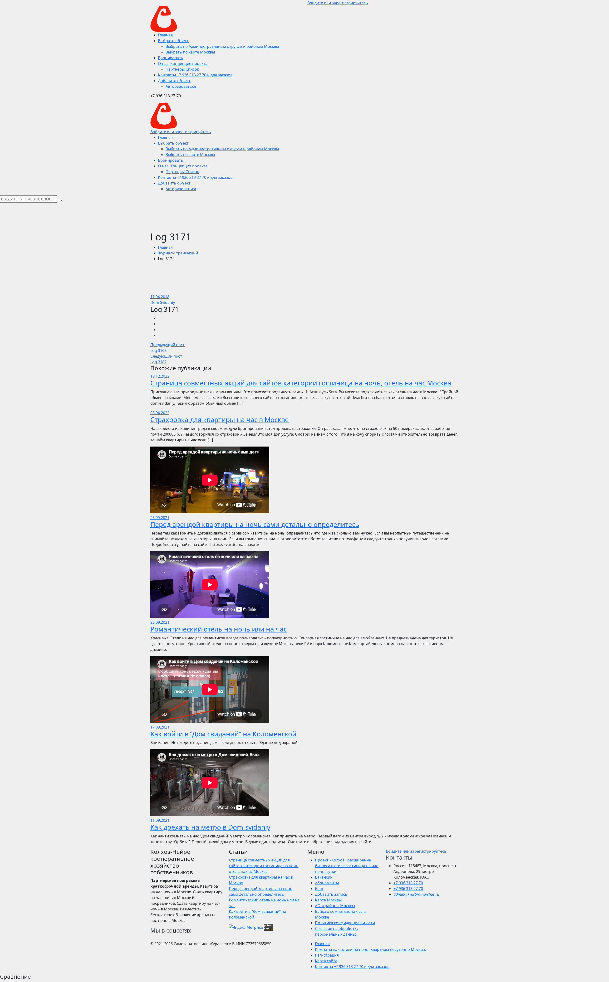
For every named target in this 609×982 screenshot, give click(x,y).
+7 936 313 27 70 (408, 882)
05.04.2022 (159, 412)
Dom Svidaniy (162, 302)
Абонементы (327, 882)
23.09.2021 (159, 517)
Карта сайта (326, 960)
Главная (165, 247)
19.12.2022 (159, 376)
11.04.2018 (159, 296)
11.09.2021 (159, 820)
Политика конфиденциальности (345, 922)
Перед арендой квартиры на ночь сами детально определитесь (254, 524)
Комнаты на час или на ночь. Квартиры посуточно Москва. (370, 949)
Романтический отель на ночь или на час (218, 628)
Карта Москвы (328, 900)
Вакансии (324, 877)
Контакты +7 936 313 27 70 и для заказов (352, 966)
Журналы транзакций (178, 253)
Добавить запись (331, 894)
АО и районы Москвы (335, 905)
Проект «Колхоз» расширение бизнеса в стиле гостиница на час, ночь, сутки (347, 865)
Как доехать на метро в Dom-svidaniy (210, 826)
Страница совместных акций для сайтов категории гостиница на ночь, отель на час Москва (300, 382)
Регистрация (327, 955)
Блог (319, 888)
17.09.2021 (159, 727)
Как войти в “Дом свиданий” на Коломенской (223, 733)
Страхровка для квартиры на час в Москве (219, 419)
